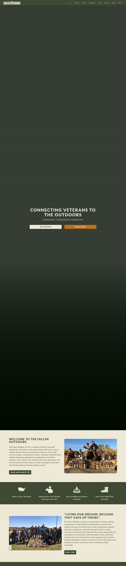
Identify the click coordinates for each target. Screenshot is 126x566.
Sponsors (106, 3)
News (119, 3)
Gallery (114, 3)
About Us (76, 3)
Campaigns (91, 3)
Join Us (84, 3)
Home (70, 3)
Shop (100, 3)
